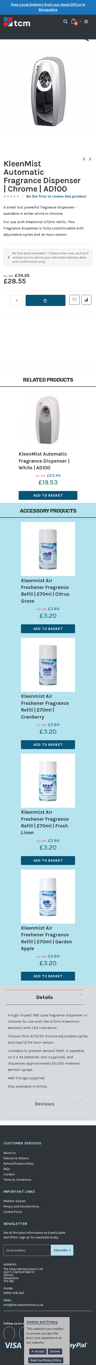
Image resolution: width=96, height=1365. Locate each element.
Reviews (44, 1104)
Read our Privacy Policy (46, 1360)
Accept (39, 1351)
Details (44, 997)
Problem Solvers (14, 1201)
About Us (9, 1153)
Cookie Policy (12, 1212)
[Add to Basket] (45, 300)
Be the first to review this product (56, 196)
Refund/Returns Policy (18, 1163)
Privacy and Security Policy (21, 1206)
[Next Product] (90, 159)
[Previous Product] (84, 159)
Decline (55, 1351)
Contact (9, 1174)
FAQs (6, 1169)
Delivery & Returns (16, 1158)
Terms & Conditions (17, 1179)
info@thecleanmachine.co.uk (23, 1305)
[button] (87, 43)
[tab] (48, 997)
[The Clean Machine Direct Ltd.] (25, 22)
